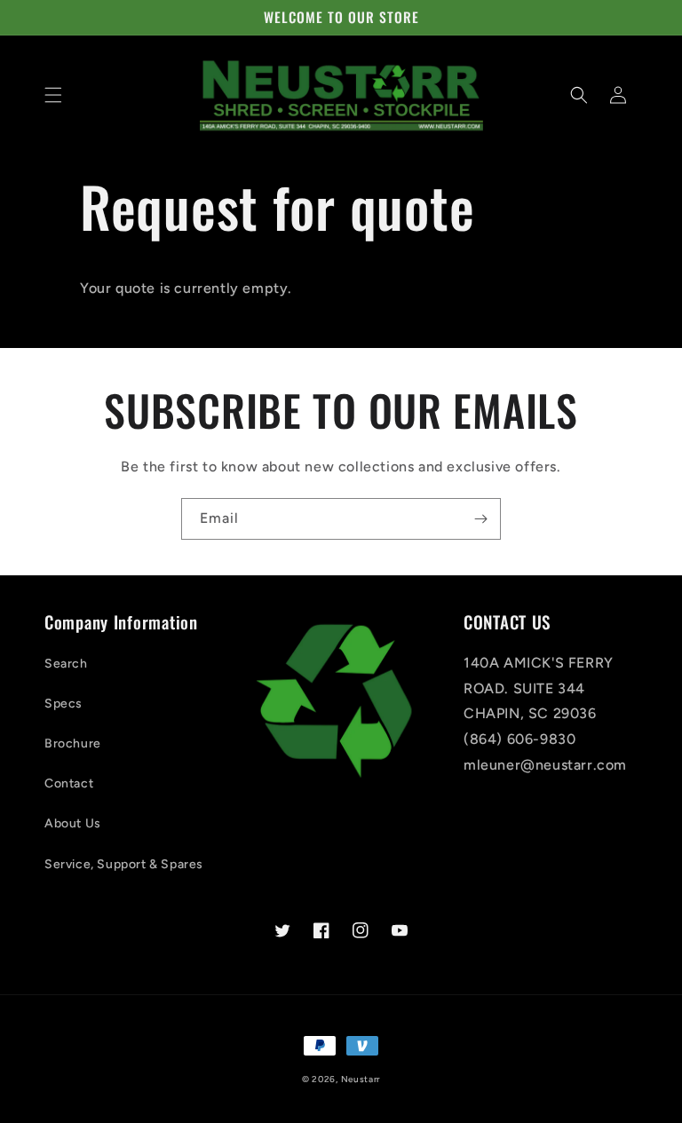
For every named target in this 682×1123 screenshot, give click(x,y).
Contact (68, 783)
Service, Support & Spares (123, 864)
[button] (53, 95)
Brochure (72, 743)
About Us (72, 823)
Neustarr (361, 1079)
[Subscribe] (480, 519)
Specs (63, 703)
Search (66, 663)
